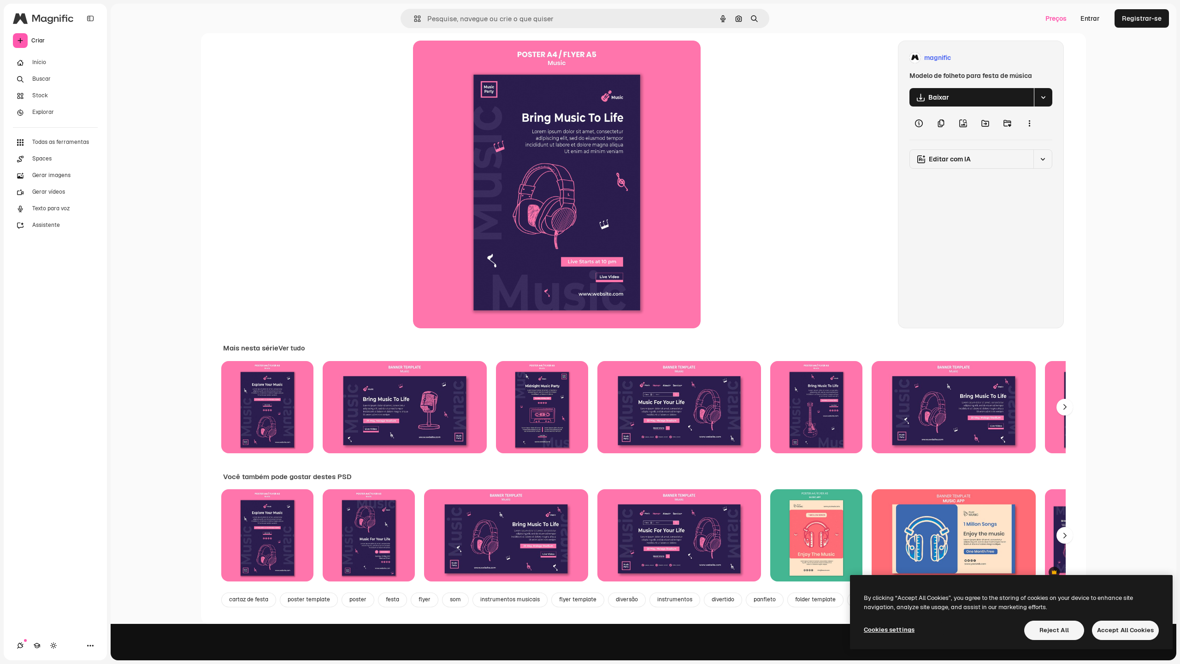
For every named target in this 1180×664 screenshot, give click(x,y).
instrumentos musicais (510, 599)
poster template (309, 599)
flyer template (577, 599)
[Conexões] (20, 645)
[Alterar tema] (53, 645)
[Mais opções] (1029, 123)
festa (392, 599)
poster (357, 599)
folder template (815, 599)
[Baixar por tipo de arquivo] (1043, 97)
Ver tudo (291, 348)
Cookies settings (889, 630)
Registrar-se (1142, 18)
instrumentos (674, 599)
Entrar (1090, 18)
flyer (425, 599)
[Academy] (37, 645)
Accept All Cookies (1125, 630)
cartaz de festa (248, 599)
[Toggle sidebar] (90, 18)
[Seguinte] (1064, 407)
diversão (627, 599)
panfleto (765, 599)
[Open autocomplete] (413, 18)
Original (472, 57)
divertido (723, 599)
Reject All (1054, 630)
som (455, 599)
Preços (1056, 18)
